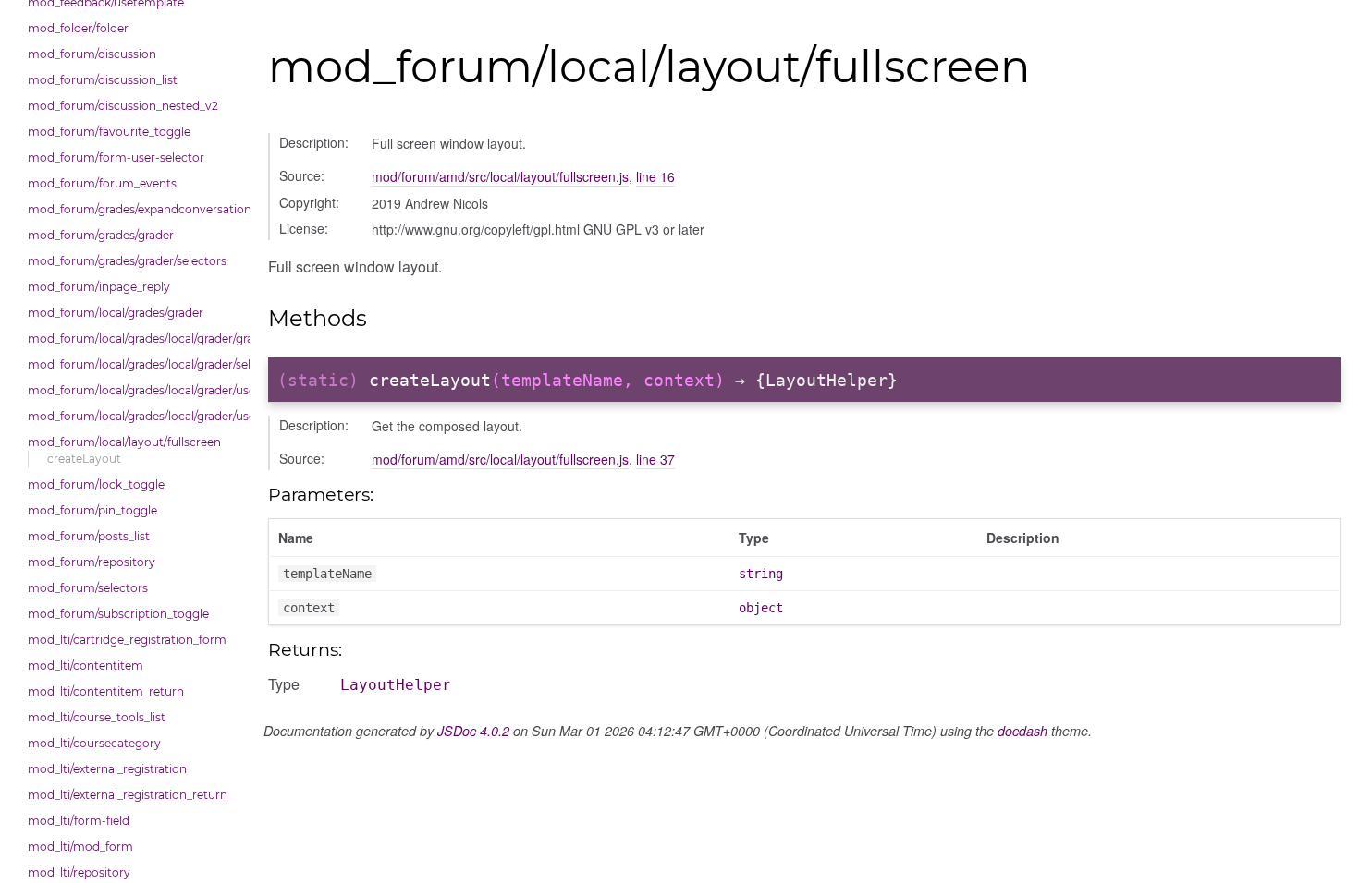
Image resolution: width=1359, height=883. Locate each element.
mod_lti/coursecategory (94, 743)
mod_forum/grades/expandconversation (134, 209)
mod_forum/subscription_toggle (118, 614)
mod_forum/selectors (88, 588)
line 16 (655, 176)
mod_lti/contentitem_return (106, 691)
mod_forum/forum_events (102, 183)
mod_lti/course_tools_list (96, 717)
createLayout (84, 459)
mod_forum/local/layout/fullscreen (124, 442)
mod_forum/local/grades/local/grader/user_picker (134, 390)
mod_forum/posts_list (89, 536)
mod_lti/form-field (78, 821)
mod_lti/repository (79, 872)
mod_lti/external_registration (107, 769)
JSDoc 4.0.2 (473, 730)
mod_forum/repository (91, 562)
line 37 (655, 459)
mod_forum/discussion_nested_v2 (123, 106)
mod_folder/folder (78, 28)
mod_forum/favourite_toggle (109, 132)
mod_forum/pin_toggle (92, 510)
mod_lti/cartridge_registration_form (127, 640)
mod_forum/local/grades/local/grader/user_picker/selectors (134, 416)
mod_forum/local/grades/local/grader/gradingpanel (134, 338)
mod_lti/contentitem (85, 665)
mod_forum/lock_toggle (96, 484)
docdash (1022, 730)
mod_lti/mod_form (80, 846)
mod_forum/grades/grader (101, 235)
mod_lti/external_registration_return (127, 795)
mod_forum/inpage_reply (99, 287)
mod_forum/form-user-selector (116, 157)
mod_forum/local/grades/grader (115, 313)
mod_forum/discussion (92, 54)
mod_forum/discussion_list (103, 80)
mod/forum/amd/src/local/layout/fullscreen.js (500, 176)
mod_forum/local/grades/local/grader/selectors (134, 364)
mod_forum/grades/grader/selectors (127, 261)
